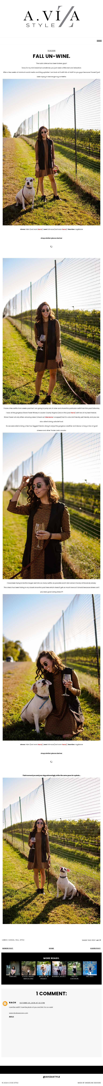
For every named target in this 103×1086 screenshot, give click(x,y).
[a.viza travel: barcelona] (28, 968)
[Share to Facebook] (98, 940)
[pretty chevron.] (74, 968)
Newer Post (7, 948)
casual (11, 940)
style (22, 940)
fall (17, 940)
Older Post (95, 948)
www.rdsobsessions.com (18, 1013)
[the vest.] (90, 968)
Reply (11, 1017)
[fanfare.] (13, 968)
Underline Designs (93, 1083)
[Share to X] (97, 940)
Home (51, 948)
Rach (12, 1002)
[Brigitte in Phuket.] (44, 968)
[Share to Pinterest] (100, 940)
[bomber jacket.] (59, 968)
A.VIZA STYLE (13, 1083)
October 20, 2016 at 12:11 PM (32, 1003)
